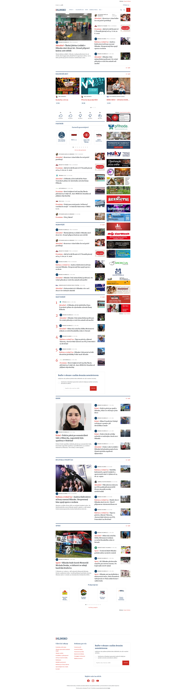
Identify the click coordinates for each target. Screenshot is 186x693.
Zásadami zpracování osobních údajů (80, 351)
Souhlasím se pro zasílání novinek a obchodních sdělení (77, 351)
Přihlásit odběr (77, 357)
